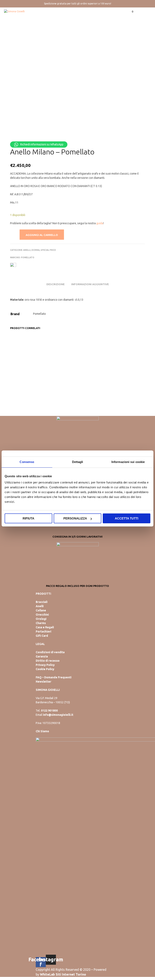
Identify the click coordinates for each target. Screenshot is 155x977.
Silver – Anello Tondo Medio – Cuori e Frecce (20, 379)
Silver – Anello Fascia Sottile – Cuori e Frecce (54, 379)
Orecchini (42, 614)
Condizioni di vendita (50, 652)
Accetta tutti (126, 518)
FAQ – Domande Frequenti (53, 677)
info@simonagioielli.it (58, 714)
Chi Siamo (42, 731)
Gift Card (42, 635)
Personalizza (75, 518)
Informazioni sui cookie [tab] (128, 462)
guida (99, 223)
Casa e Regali (45, 627)
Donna (35, 250)
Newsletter (43, 681)
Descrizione (55, 284)
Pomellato (27, 257)
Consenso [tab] (27, 462)
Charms (41, 623)
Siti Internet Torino (71, 974)
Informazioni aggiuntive (90, 284)
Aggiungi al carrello (19, 392)
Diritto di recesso (48, 660)
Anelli (26, 250)
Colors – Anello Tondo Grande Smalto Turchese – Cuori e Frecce (91, 381)
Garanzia (42, 656)
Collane (41, 610)
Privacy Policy (45, 664)
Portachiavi (43, 631)
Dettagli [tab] (77, 462)
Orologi (41, 618)
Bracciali (41, 602)
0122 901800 (49, 710)
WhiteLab (47, 974)
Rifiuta (28, 518)
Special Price (48, 250)
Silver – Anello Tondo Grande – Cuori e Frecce (125, 379)
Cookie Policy (45, 669)
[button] (129, 12)
